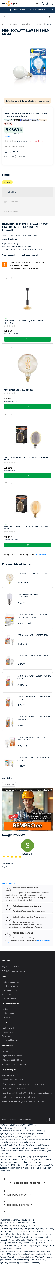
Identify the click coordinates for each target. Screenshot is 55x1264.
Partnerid (6, 1036)
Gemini (43, 120)
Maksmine (6, 994)
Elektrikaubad (12, 24)
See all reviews (8, 883)
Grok (17, 120)
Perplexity (25, 120)
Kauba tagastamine (10, 982)
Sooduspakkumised (10, 1040)
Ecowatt (7, 136)
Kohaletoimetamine (10, 986)
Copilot (35, 120)
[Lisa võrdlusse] (10, 277)
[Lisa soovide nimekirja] (6, 277)
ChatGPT (9, 120)
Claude (8, 123)
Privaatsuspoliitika (10, 990)
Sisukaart (6, 1017)
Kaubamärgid (8, 1028)
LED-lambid (40, 24)
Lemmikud (10, 156)
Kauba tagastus (8, 1013)
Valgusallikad (26, 24)
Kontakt (5, 1009)
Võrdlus (22, 156)
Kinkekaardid (7, 1032)
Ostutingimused (9, 998)
